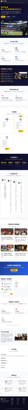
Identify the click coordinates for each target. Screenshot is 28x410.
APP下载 (18, 401)
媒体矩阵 (24, 402)
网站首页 (6, 2)
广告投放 (24, 403)
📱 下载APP (13, 16)
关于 (19, 2)
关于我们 (18, 404)
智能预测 (12, 403)
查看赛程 (8, 16)
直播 (8, 2)
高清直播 (12, 400)
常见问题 (22, 2)
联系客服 (24, 400)
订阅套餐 (18, 400)
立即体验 (3, 16)
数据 (10, 2)
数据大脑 (12, 401)
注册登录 (18, 402)
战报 (17, 2)
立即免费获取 (14, 270)
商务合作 (24, 401)
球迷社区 (12, 404)
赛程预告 (12, 402)
